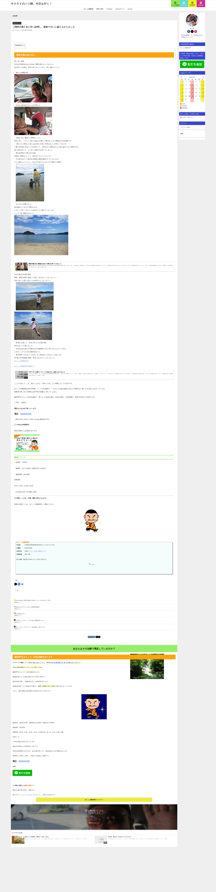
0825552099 (25, 414)
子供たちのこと (17, 23)
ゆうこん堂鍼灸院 (88, 9)
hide (23, 45)
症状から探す (100, 9)
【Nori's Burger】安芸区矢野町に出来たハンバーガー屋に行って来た (32, 600)
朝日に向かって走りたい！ (187, 117)
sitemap (130, 9)
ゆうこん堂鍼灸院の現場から (24, 366)
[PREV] (181, 77)
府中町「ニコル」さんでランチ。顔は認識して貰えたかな (29, 627)
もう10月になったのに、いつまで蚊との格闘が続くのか (29, 620)
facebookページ (120, 9)
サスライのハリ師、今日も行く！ (31, 794)
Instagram (109, 9)
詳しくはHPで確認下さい (37, 551)
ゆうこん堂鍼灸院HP (21, 361)
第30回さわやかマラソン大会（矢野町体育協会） (27, 607)
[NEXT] (202, 77)
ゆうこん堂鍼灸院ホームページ (94, 799)
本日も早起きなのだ (19, 613)
